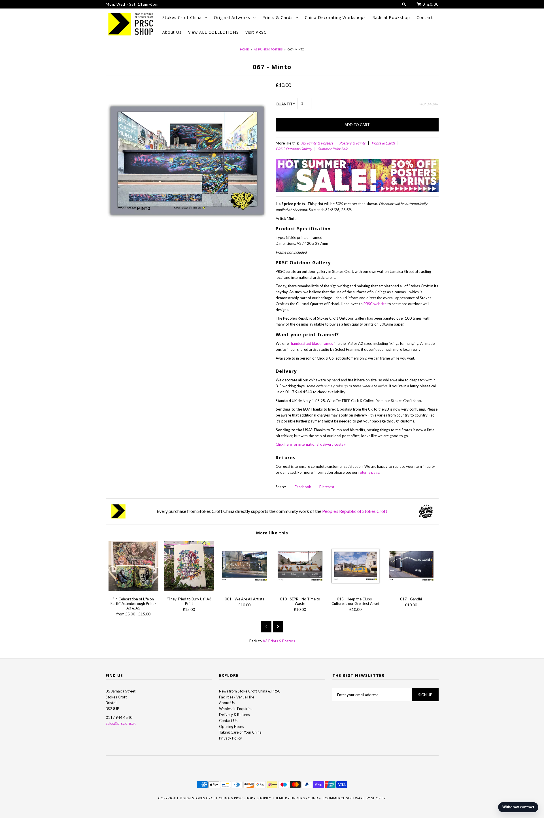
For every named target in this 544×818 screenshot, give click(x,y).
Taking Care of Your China (240, 732)
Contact (424, 17)
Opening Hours (231, 726)
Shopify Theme (270, 798)
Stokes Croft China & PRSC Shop (222, 798)
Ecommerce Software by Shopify (354, 798)
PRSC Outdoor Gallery (294, 148)
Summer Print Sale (333, 148)
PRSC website (375, 303)
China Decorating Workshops (335, 17)
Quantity (285, 104)
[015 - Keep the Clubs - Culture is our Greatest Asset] (356, 589)
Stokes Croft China (182, 17)
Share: (281, 487)
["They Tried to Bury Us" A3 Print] (189, 589)
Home (244, 49)
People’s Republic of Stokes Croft (354, 511)
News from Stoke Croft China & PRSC (249, 691)
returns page (368, 472)
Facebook (302, 487)
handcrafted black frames (312, 343)
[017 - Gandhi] (411, 589)
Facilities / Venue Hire (236, 697)
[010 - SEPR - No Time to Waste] (300, 589)
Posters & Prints (352, 143)
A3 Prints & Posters (268, 49)
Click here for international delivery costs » (311, 444)
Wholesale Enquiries (235, 708)
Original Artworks (232, 17)
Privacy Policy (230, 738)
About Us (172, 32)
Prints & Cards (277, 17)
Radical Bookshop (391, 17)
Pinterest (326, 487)
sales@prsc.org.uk (121, 723)
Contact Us (228, 720)
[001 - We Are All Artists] (244, 589)
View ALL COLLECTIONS (213, 32)
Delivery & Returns (234, 714)
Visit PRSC (256, 32)
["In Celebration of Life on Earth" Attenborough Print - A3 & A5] (133, 589)
